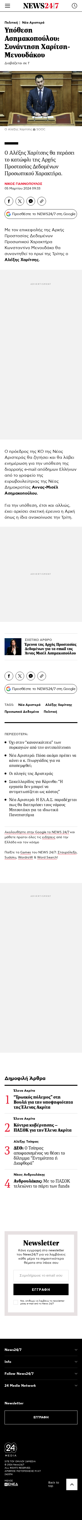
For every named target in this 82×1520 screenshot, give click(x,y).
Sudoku (10, 857)
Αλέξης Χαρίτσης (58, 705)
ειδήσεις (48, 837)
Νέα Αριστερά (33, 22)
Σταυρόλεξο (67, 852)
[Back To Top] (71, 1484)
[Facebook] (9, 201)
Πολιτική (12, 22)
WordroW (25, 857)
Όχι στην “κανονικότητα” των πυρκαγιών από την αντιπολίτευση (40, 745)
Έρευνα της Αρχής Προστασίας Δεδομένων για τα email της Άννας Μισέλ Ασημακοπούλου (51, 649)
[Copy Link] (41, 201)
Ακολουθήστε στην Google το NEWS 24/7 (37, 832)
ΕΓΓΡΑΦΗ (41, 1417)
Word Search (47, 857)
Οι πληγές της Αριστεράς (31, 773)
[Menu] (7, 5)
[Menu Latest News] (74, 5)
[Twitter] (19, 201)
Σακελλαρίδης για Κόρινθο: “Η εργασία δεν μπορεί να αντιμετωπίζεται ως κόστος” (36, 786)
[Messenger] (30, 201)
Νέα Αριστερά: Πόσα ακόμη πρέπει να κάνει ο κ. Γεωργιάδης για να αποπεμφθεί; (42, 760)
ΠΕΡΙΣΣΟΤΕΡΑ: (16, 734)
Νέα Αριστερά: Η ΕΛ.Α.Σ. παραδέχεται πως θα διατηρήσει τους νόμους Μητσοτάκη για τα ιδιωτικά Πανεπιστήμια (43, 807)
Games (25, 852)
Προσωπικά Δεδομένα (22, 711)
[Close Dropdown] (76, 1349)
